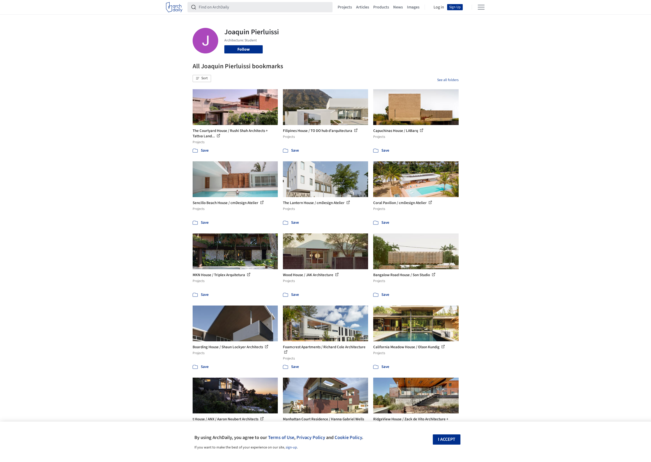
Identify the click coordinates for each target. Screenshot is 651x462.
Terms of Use (281, 437)
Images (413, 7)
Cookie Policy (348, 437)
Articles (362, 7)
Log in (439, 7)
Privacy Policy (310, 437)
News (398, 7)
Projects (345, 7)
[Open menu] (481, 7)
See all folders (448, 80)
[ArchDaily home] (174, 7)
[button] (202, 78)
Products (381, 7)
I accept (446, 439)
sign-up (291, 447)
